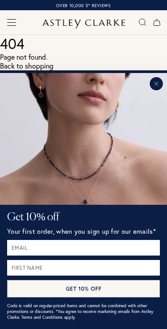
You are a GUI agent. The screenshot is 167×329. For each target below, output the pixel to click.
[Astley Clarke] (83, 24)
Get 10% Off (84, 288)
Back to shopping (26, 65)
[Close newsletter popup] (156, 84)
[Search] (142, 22)
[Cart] (157, 22)
